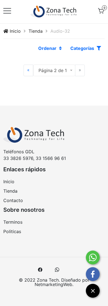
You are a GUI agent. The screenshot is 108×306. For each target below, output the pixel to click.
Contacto (13, 200)
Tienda (36, 31)
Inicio (14, 31)
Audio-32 (60, 31)
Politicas (12, 231)
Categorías (82, 48)
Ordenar (48, 48)
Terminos (12, 222)
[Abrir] (7, 10)
